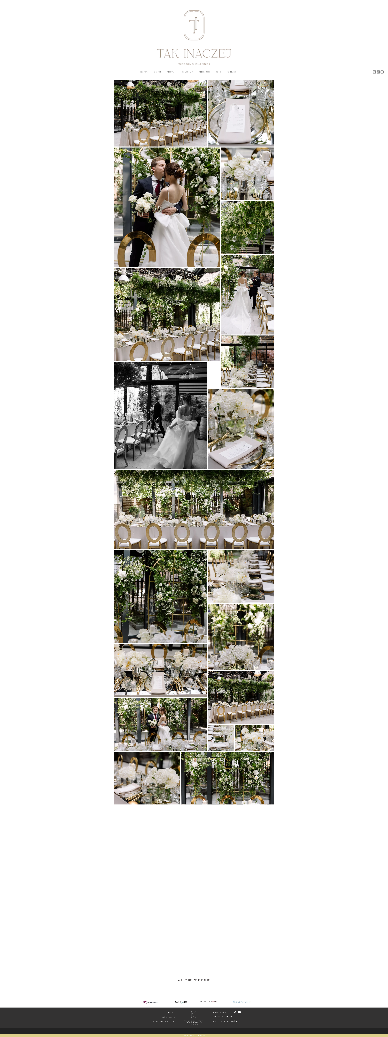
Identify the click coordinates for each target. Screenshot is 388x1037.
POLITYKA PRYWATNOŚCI (225, 1021)
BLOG (218, 72)
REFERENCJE (204, 72)
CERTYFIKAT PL (220, 1017)
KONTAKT (231, 72)
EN (231, 1017)
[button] (171, 72)
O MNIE (157, 72)
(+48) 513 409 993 (168, 1017)
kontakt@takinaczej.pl (163, 1022)
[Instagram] (378, 72)
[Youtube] (382, 72)
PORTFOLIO (187, 72)
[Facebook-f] (230, 1012)
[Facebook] (374, 72)
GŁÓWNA (144, 72)
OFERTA (170, 72)
